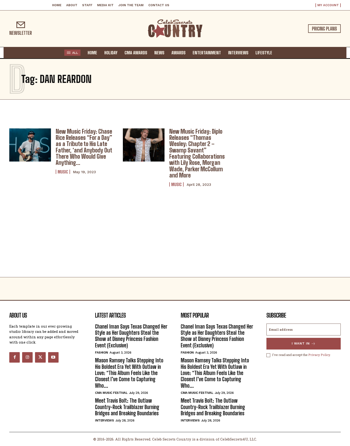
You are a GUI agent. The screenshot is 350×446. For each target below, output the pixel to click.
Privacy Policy (319, 355)
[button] (280, 52)
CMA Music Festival (111, 393)
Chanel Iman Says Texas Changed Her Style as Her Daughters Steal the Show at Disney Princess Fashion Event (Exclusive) (131, 336)
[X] (40, 357)
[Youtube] (53, 357)
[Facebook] (14, 357)
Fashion (101, 352)
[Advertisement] (175, 241)
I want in (301, 343)
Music (63, 172)
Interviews (104, 420)
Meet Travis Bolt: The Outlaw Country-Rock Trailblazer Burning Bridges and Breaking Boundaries (127, 406)
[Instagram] (27, 357)
